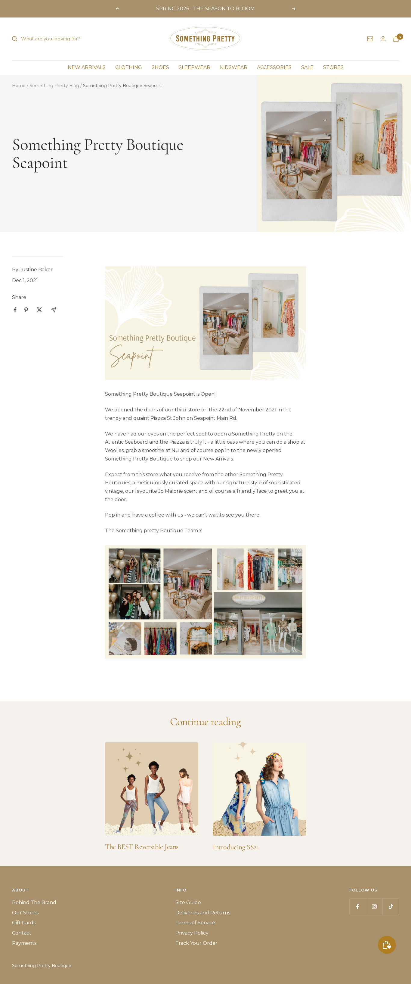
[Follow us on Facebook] (357, 906)
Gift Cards (24, 923)
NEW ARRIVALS (87, 67)
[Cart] (396, 39)
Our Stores (25, 913)
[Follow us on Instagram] (374, 906)
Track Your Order (196, 943)
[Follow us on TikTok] (390, 906)
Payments (24, 943)
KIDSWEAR (233, 67)
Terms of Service (195, 923)
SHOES (160, 67)
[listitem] (15, 310)
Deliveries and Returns (202, 913)
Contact (21, 933)
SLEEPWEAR (194, 67)
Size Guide (188, 902)
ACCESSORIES (274, 67)
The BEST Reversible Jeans (141, 846)
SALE (307, 67)
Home (19, 85)
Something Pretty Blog (54, 85)
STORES (333, 67)
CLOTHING (128, 67)
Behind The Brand (34, 902)
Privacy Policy (192, 933)
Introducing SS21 (236, 847)
